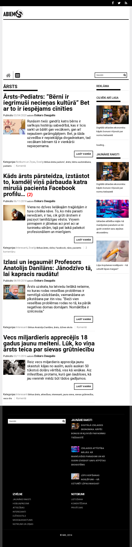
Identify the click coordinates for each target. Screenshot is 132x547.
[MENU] (17, 75)
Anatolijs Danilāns (44, 327)
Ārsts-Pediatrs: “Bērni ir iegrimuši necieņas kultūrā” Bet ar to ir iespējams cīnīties (46, 102)
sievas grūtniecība (84, 394)
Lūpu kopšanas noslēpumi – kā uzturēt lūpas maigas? (85, 479)
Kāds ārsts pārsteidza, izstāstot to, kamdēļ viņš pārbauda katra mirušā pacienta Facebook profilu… (46, 185)
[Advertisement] (66, 45)
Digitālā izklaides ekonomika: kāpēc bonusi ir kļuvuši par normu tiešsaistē (88, 431)
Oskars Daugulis (44, 115)
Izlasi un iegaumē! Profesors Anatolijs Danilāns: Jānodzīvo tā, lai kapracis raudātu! (47, 268)
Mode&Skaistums (23, 520)
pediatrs (7, 166)
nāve (69, 248)
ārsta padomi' (58, 162)
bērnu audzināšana (81, 162)
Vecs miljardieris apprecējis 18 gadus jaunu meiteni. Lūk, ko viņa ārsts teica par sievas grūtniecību (49, 343)
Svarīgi (40, 162)
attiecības (46, 394)
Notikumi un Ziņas (25, 162)
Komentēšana (79, 503)
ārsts (68, 162)
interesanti (57, 394)
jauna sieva (68, 394)
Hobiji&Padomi (21, 503)
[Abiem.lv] (8, 75)
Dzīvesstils (19, 516)
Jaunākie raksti (22, 499)
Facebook (61, 248)
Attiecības (19, 507)
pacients (77, 248)
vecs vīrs (7, 398)
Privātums (77, 507)
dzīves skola (66, 327)
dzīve (52, 248)
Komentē (21, 165)
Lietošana (77, 499)
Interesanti (22, 247)
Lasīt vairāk (83, 154)
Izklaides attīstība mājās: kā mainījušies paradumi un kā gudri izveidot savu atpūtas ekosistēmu (88, 456)
